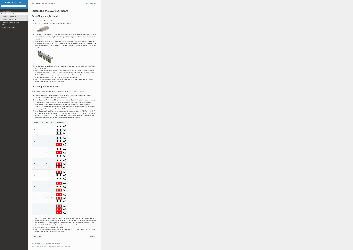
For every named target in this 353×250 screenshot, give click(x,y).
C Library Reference (7, 25)
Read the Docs (65, 247)
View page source (90, 3)
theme (51, 247)
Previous (38, 236)
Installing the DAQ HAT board (10, 14)
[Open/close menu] (1, 14)
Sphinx (41, 247)
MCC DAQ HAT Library (14, 2)
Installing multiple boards (10, 19)
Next (92, 236)
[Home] (33, 3)
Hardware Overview (7, 11)
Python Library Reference (9, 27)
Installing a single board (9, 16)
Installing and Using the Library (10, 22)
